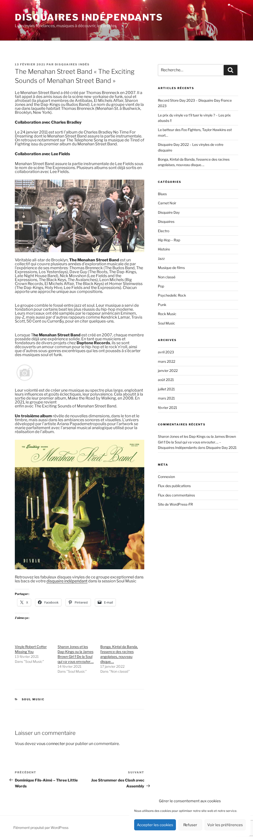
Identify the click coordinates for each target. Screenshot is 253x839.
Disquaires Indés (72, 64)
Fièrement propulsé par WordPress (40, 827)
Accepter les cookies (155, 825)
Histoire (164, 249)
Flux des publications (174, 486)
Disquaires (166, 221)
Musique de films (171, 268)
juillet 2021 (166, 389)
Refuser (190, 825)
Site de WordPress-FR (175, 504)
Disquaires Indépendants (89, 17)
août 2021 (166, 380)
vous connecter (51, 743)
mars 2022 (166, 361)
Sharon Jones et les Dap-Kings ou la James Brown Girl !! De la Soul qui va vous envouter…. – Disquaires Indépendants (197, 442)
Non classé (166, 277)
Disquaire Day (169, 212)
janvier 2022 (168, 370)
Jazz (161, 258)
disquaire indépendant (66, 581)
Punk (162, 305)
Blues (162, 194)
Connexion (166, 477)
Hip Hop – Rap (169, 240)
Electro (163, 231)
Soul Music (33, 699)
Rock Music (167, 314)
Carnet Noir (167, 203)
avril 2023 (166, 352)
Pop (161, 286)
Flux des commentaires (176, 495)
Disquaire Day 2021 (221, 447)
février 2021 (167, 407)
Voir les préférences (225, 825)
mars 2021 (166, 398)
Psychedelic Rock (172, 295)
